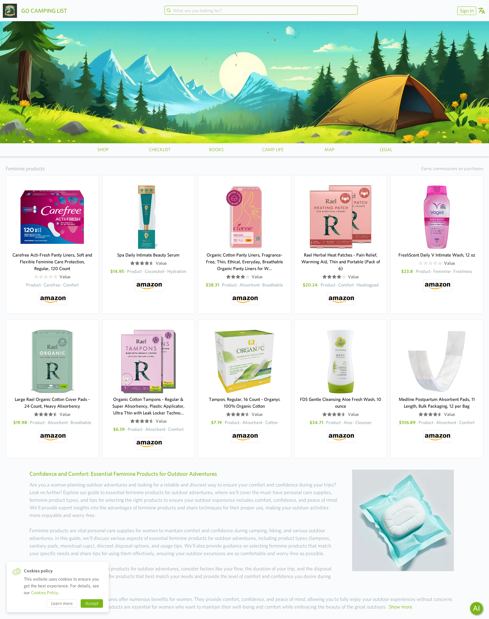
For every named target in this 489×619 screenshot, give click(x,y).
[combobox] (261, 10)
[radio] (36, 277)
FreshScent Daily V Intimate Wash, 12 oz (436, 255)
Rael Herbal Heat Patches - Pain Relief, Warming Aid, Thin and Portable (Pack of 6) (340, 262)
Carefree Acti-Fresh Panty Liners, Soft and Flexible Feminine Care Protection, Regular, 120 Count (52, 262)
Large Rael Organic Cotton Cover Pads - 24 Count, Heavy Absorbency (52, 402)
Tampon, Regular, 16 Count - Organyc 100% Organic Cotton (244, 402)
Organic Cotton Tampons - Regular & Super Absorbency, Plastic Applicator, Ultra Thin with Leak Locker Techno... (148, 406)
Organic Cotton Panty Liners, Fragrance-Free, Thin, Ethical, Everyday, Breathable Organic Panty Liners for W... (244, 262)
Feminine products (25, 168)
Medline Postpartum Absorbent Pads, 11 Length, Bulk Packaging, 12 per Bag (437, 402)
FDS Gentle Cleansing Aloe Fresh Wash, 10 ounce (340, 402)
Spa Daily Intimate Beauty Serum (148, 255)
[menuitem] (466, 10)
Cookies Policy (44, 593)
